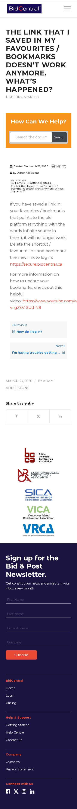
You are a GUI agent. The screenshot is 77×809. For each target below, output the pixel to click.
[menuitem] (65, 8)
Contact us (14, 740)
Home (10, 688)
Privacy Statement (20, 769)
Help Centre (15, 732)
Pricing (11, 703)
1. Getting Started (22, 97)
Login (10, 696)
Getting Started (17, 725)
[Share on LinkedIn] (60, 416)
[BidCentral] (32, 8)
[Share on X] (38, 416)
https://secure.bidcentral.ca (36, 264)
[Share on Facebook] (17, 416)
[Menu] (65, 8)
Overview (13, 762)
